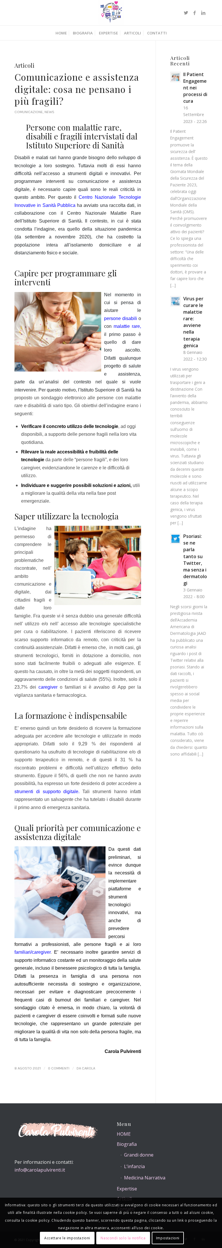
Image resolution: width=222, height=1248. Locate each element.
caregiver (48, 687)
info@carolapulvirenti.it (39, 1170)
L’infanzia (134, 1166)
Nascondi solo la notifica (123, 1238)
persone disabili (120, 318)
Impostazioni (168, 1238)
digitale (70, 791)
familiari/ (23, 952)
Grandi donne (138, 1155)
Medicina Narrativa (144, 1178)
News (49, 112)
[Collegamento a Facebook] (194, 12)
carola (88, 1068)
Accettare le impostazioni (67, 1238)
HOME (124, 1134)
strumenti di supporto (38, 791)
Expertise (127, 1188)
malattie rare (127, 326)
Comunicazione (28, 112)
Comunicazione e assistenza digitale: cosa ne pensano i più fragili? (76, 89)
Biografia (127, 1144)
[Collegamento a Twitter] (186, 12)
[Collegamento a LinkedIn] (203, 12)
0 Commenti (58, 1068)
